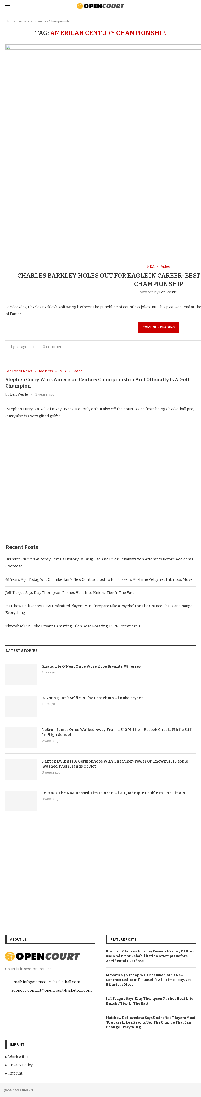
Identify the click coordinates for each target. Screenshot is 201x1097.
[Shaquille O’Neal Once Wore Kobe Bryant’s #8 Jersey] (21, 674)
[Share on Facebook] (13, 426)
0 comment (53, 347)
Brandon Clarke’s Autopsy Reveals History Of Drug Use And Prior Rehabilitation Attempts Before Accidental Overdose (150, 956)
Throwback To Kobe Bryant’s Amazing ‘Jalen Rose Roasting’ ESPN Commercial (73, 626)
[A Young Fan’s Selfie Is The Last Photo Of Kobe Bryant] (21, 706)
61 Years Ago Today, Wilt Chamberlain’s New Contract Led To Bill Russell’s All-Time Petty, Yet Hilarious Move (99, 579)
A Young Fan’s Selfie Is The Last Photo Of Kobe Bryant (92, 698)
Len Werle (168, 292)
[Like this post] (6, 426)
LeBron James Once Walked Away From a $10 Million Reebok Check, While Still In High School (117, 732)
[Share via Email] (29, 426)
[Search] (193, 6)
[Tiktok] (194, 1089)
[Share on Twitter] (18, 426)
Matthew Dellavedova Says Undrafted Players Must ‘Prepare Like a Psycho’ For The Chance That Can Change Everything (150, 1022)
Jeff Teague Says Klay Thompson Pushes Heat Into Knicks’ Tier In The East (69, 592)
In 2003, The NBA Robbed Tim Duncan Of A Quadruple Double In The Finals (113, 793)
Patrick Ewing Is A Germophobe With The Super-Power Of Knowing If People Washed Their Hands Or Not (115, 764)
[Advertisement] (100, 491)
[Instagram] (179, 1089)
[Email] (187, 1089)
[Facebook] (172, 1089)
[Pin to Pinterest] (24, 426)
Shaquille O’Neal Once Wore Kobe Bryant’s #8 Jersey (91, 666)
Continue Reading (159, 327)
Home (10, 21)
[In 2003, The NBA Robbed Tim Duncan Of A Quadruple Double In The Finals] (21, 801)
